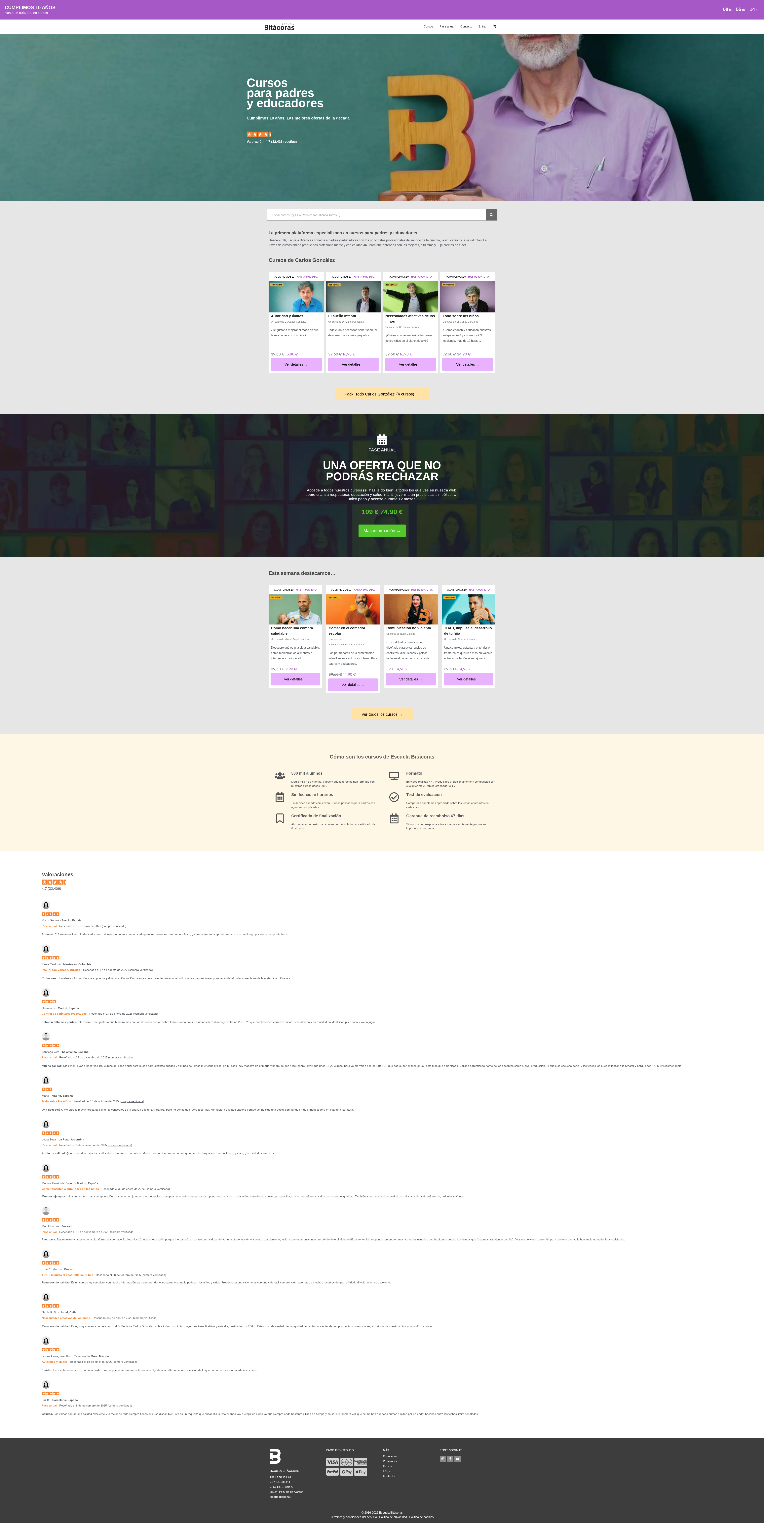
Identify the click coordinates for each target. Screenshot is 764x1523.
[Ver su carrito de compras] (494, 26)
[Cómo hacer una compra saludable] (295, 609)
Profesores (390, 1461)
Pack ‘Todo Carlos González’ (61, 969)
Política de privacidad (393, 1517)
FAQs (386, 1471)
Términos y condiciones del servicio (353, 1517)
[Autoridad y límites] (296, 296)
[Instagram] (443, 1459)
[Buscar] (491, 214)
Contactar (389, 1476)
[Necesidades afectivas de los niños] (410, 296)
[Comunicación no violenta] (411, 609)
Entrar (482, 26)
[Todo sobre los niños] (468, 296)
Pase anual (446, 26)
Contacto (466, 26)
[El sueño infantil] (353, 296)
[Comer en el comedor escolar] (353, 609)
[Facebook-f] (450, 1459)
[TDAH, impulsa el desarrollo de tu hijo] (468, 609)
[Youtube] (457, 1459)
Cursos (428, 26)
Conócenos (390, 1456)
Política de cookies (421, 1517)
